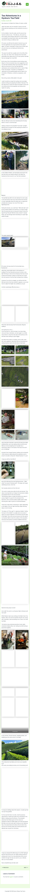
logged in (11, 876)
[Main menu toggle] (27, 4)
